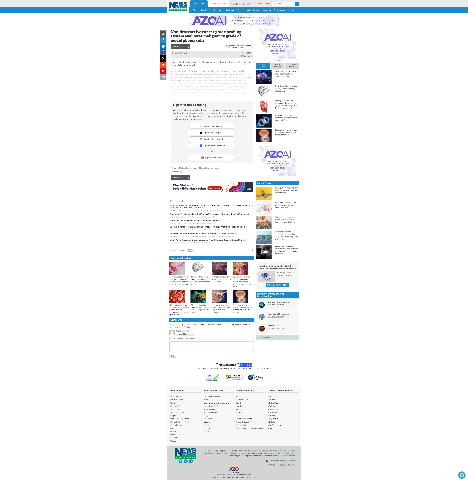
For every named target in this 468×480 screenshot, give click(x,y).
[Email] (163, 77)
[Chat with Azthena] (462, 475)
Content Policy (241, 425)
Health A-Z (174, 406)
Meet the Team (242, 400)
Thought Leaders (177, 412)
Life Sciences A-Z (211, 406)
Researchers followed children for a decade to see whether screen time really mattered (286, 250)
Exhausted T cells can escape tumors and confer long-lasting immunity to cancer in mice (242, 282)
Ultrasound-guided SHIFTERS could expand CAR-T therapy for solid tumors (200, 308)
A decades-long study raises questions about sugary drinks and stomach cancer (221, 308)
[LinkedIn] (163, 46)
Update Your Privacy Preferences (282, 460)
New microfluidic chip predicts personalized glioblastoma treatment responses (200, 280)
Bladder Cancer (274, 326)
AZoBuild (271, 422)
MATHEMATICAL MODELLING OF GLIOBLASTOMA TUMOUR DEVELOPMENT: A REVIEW (203, 233)
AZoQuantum (273, 419)
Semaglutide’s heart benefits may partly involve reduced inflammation (286, 190)
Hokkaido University (180, 53)
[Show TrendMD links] (252, 250)
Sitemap (239, 409)
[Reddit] (163, 65)
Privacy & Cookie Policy (245, 422)
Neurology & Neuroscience (279, 302)
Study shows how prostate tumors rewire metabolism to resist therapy (242, 308)
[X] (163, 58)
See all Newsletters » (266, 337)
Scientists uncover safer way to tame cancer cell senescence (221, 279)
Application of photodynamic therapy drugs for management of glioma (194, 221)
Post (173, 356)
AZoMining (272, 415)
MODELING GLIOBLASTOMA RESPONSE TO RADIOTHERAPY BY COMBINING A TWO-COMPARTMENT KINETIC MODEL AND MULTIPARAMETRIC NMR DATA (212, 207)
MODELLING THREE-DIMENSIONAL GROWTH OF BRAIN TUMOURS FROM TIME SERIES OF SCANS (207, 227)
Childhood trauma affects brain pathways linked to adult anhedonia (285, 73)
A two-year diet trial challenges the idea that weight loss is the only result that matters (286, 235)
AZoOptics (272, 406)
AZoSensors (272, 412)
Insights (173, 415)
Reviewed (247, 56)
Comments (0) (176, 172)
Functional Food (176, 400)
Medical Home (199, 4)
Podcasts (174, 438)
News (172, 403)
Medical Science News (188, 168)
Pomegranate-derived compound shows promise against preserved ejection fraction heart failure (286, 104)
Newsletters (241, 406)
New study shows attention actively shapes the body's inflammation (286, 88)
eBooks (173, 431)
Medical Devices (177, 425)
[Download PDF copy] (163, 33)
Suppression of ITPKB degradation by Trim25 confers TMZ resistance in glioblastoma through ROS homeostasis (209, 214)
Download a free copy (277, 284)
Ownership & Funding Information (250, 428)
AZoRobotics (273, 409)
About (238, 396)
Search (238, 403)
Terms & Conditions (244, 419)
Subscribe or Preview (275, 304)
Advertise (240, 412)
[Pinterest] (163, 71)
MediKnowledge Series (179, 419)
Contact (239, 415)
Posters (173, 434)
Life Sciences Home (218, 4)
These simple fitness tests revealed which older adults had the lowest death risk (286, 219)
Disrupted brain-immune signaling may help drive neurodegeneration (285, 204)
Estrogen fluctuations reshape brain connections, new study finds (286, 117)
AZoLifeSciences (274, 425)
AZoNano (271, 400)
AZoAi (270, 428)
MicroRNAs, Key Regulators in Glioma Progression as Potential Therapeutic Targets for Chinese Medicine (207, 240)
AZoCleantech (273, 403)
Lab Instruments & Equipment (216, 403)
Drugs (172, 428)
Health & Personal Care (179, 422)
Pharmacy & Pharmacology (279, 314)
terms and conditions (286, 451)
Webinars (208, 419)
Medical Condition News (209, 168)
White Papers (175, 409)
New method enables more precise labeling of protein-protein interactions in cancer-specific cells (179, 310)
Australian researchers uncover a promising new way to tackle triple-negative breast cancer (179, 280)
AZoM (270, 396)
